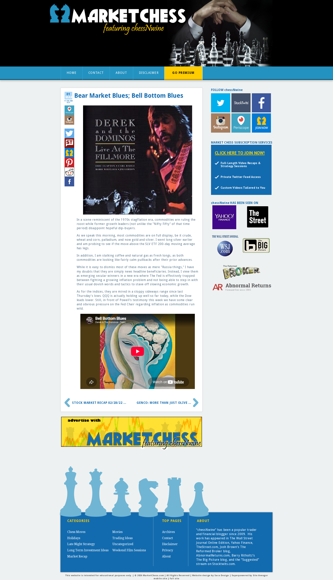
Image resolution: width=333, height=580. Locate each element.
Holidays (73, 538)
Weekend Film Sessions (129, 550)
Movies (117, 532)
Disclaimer (149, 73)
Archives (168, 532)
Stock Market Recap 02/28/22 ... (99, 403)
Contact (96, 73)
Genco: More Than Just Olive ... (164, 403)
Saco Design (221, 575)
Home (72, 73)
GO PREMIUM (183, 73)
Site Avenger (260, 575)
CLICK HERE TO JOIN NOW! (240, 153)
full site (174, 578)
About (121, 73)
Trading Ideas (122, 538)
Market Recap (77, 556)
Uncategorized (122, 544)
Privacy (167, 550)
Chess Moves (76, 532)
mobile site (160, 578)
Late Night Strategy (81, 544)
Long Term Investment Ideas (87, 550)
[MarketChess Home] (119, 20)
